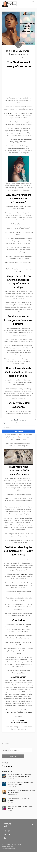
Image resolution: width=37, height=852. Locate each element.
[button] (18, 420)
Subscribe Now (18, 431)
